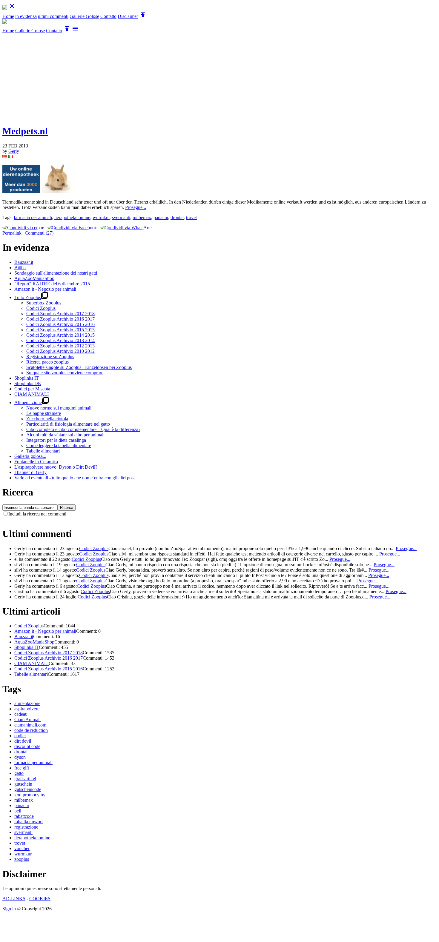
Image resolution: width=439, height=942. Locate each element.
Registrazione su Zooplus (50, 356)
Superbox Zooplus (43, 302)
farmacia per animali (33, 217)
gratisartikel (25, 778)
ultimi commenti (53, 16)
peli (17, 810)
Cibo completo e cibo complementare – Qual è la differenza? (83, 429)
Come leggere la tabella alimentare (58, 445)
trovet (191, 217)
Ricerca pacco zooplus (47, 361)
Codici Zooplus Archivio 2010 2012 (60, 351)
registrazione (26, 826)
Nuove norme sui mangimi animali (58, 407)
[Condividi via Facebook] (73, 227)
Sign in (9, 908)
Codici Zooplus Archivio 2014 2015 (60, 335)
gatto (19, 773)
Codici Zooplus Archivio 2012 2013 (60, 345)
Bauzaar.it (23, 636)
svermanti (121, 217)
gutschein (23, 783)
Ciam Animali (27, 719)
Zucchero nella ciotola (47, 418)
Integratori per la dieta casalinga (56, 440)
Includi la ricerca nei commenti (37, 513)
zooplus (21, 859)
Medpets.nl (25, 131)
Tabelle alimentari (43, 450)
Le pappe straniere (43, 413)
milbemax (142, 217)
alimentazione (27, 703)
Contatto (108, 16)
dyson (20, 757)
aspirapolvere (26, 708)
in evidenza (26, 16)
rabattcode (24, 816)
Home (8, 16)
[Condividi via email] (24, 227)
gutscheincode (27, 789)
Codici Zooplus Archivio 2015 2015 (60, 329)
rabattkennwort (28, 821)
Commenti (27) (39, 233)
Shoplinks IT (26, 647)
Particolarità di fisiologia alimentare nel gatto (68, 424)
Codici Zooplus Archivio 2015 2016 (60, 324)
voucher (22, 848)
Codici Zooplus (41, 308)
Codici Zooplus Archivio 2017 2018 (60, 313)
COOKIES (39, 898)
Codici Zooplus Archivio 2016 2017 (60, 318)
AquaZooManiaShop (34, 641)
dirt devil (22, 741)
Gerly (13, 151)
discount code (27, 746)
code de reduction (31, 730)
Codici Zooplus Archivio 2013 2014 (60, 340)
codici (20, 735)
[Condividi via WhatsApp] (126, 227)
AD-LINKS (13, 898)
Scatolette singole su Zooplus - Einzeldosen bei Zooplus (79, 367)
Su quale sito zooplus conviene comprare (64, 372)
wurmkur (101, 217)
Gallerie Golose (84, 16)
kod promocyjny (29, 794)
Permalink (12, 233)
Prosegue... (135, 207)
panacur (161, 217)
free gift (21, 767)
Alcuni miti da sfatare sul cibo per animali (65, 434)
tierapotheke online (72, 217)
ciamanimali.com (30, 724)
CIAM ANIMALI (31, 663)
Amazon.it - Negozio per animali (45, 631)
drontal (177, 217)
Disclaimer (128, 16)
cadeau (20, 714)
